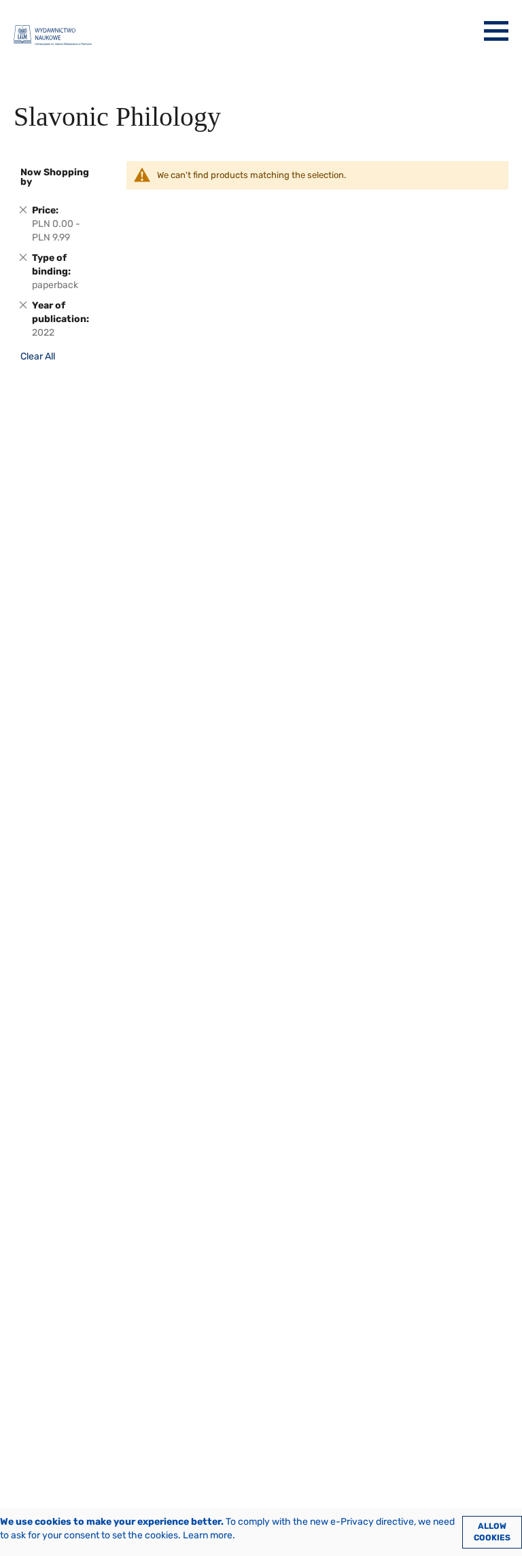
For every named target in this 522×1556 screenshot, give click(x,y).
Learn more (207, 1535)
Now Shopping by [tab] (54, 177)
